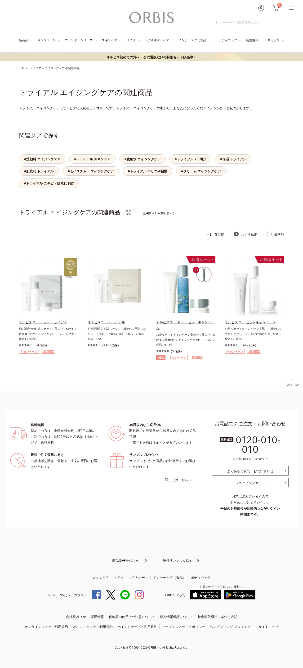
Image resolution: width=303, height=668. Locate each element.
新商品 (23, 40)
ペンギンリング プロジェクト (232, 626)
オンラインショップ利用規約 (46, 626)
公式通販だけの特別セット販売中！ (151, 57)
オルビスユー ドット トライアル (43, 322)
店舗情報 (252, 40)
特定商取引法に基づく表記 (217, 616)
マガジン (273, 40)
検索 (217, 22)
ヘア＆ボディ (138, 577)
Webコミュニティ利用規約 (93, 626)
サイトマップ (268, 626)
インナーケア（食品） (193, 40)
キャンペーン (46, 40)
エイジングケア (55, 68)
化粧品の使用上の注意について (132, 616)
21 (250, 345)
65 (113, 345)
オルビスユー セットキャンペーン (250, 322)
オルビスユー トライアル (106, 322)
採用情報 (97, 616)
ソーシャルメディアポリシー (183, 626)
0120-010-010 (258, 444)
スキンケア (109, 40)
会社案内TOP (76, 616)
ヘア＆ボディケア (157, 40)
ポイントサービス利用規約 (137, 626)
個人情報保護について (176, 616)
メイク (131, 40)
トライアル (37, 68)
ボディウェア (227, 40)
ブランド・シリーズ (79, 40)
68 (43, 345)
